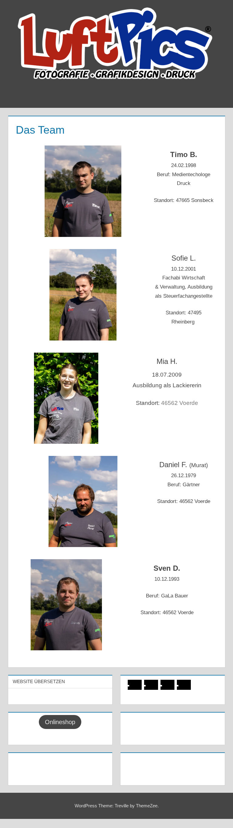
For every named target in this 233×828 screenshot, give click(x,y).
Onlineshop (60, 722)
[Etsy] (187, 685)
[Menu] (216, 98)
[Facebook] (138, 685)
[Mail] (170, 685)
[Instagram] (154, 685)
